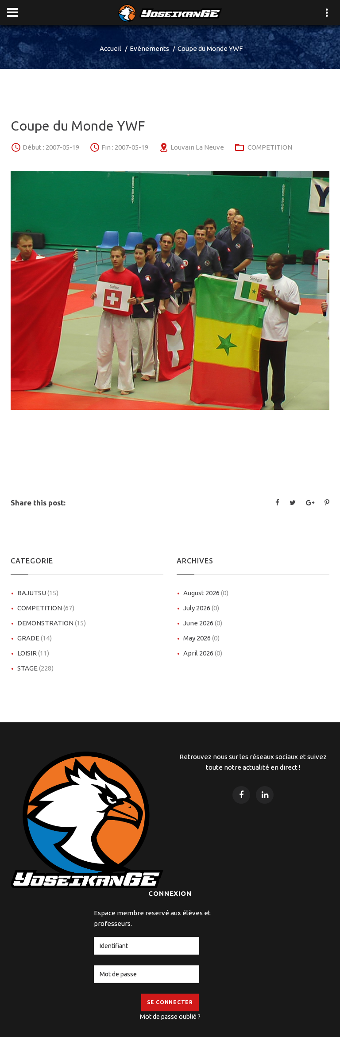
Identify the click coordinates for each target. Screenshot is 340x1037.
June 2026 (202, 623)
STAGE (35, 668)
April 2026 (202, 653)
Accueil (110, 48)
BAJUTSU (37, 593)
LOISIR (33, 653)
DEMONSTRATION (51, 623)
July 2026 (201, 608)
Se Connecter (170, 1002)
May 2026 (201, 638)
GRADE (34, 638)
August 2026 (205, 593)
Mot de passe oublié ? (170, 1016)
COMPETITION (269, 147)
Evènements (149, 48)
